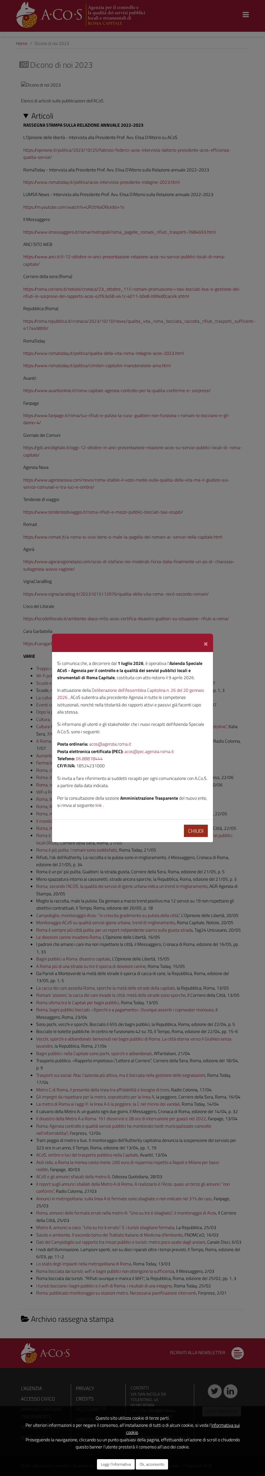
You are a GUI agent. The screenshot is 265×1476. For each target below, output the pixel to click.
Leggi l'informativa (116, 1464)
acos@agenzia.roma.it (110, 743)
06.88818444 (89, 758)
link (99, 805)
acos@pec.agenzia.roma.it (149, 751)
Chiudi (196, 831)
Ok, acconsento (152, 1464)
